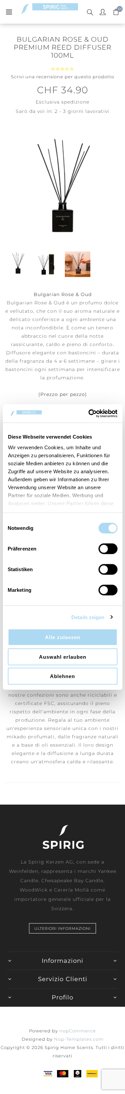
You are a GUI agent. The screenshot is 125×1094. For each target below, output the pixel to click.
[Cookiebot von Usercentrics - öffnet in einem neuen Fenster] (89, 413)
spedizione (75, 102)
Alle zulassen (62, 637)
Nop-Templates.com (79, 1039)
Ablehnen (62, 676)
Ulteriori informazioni (62, 928)
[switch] (107, 549)
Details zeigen (87, 617)
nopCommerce (77, 1030)
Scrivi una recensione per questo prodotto (62, 76)
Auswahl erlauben (62, 656)
